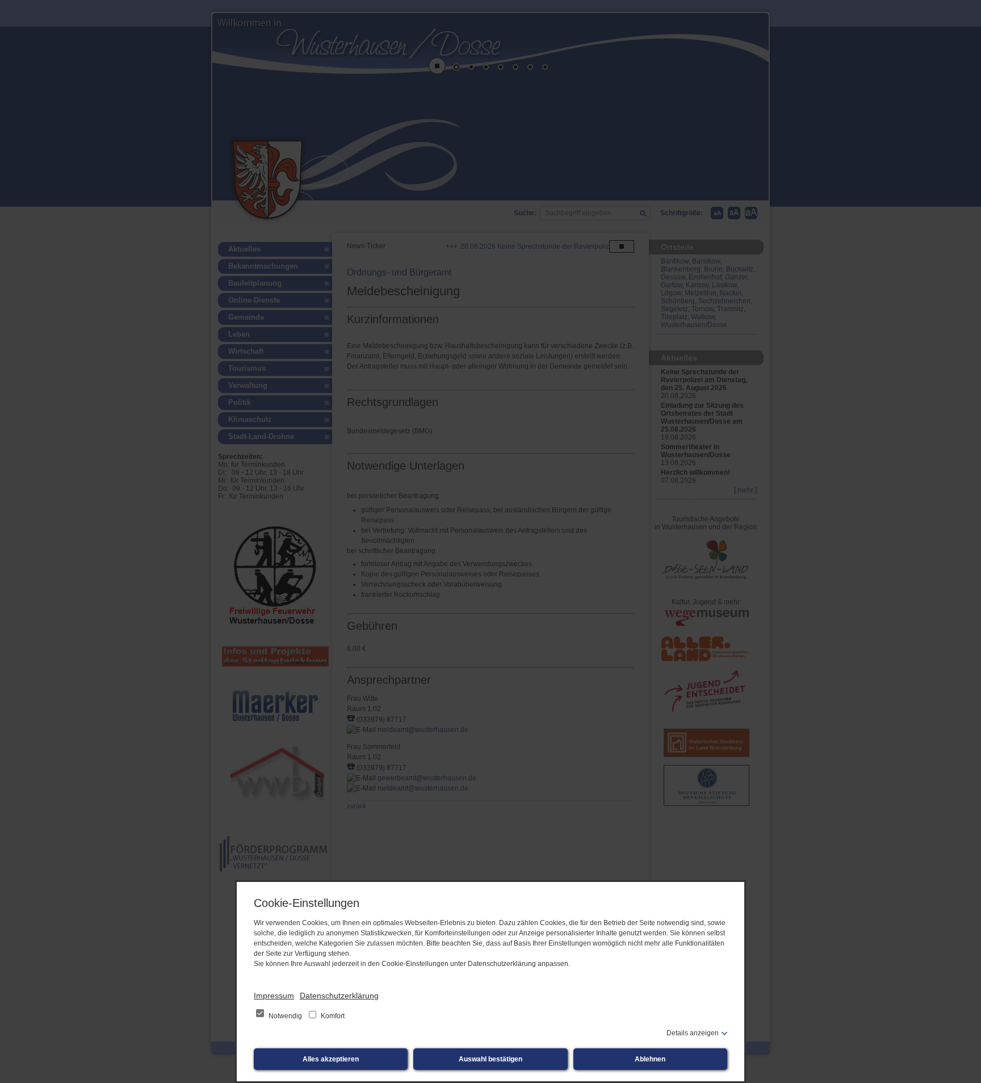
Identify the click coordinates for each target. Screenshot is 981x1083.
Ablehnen (650, 1059)
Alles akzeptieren (331, 1059)
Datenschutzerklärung (339, 995)
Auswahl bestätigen (490, 1059)
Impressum (274, 995)
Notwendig (285, 1016)
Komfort (332, 1016)
